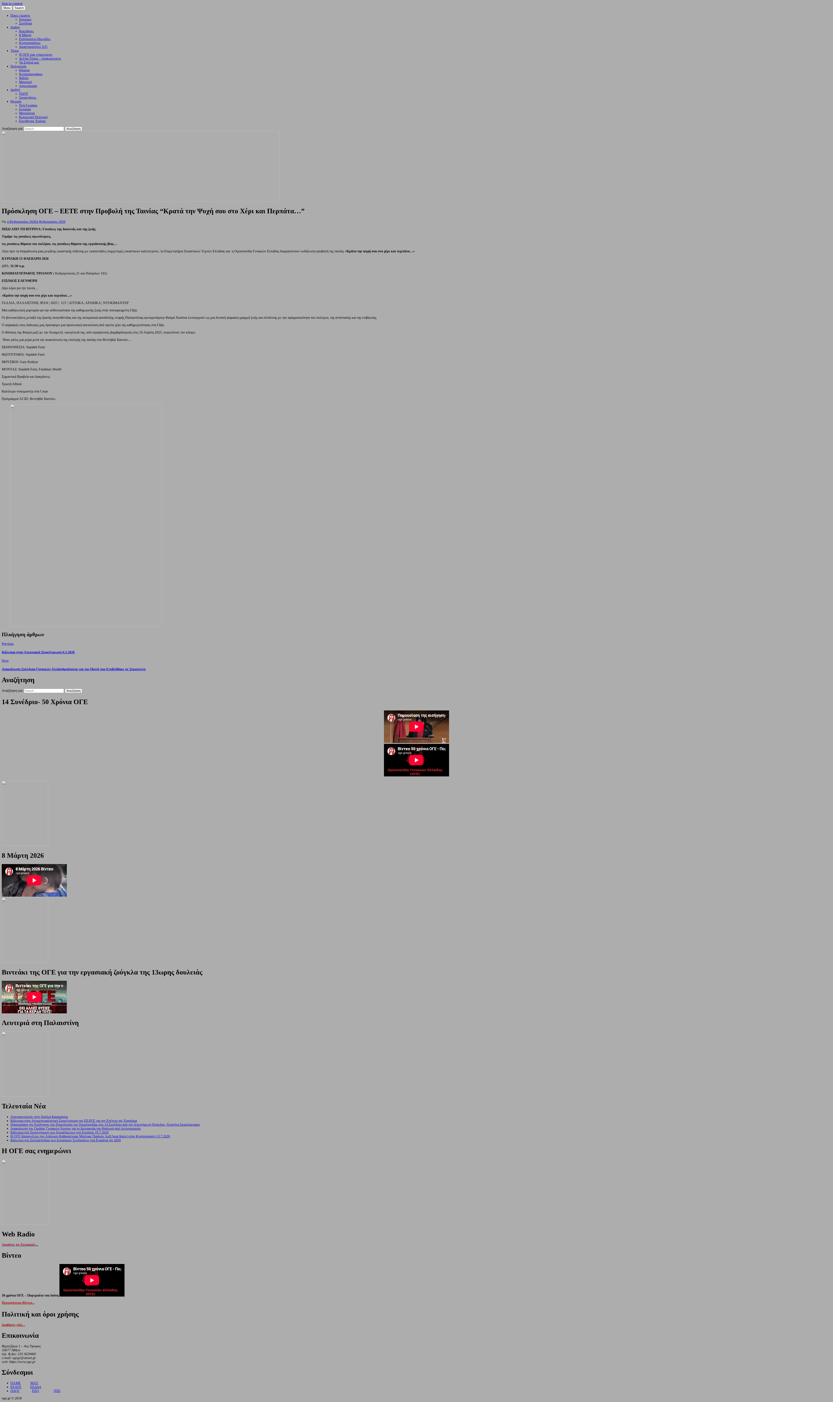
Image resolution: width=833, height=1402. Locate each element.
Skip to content (12, 3)
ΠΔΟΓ (23, 93)
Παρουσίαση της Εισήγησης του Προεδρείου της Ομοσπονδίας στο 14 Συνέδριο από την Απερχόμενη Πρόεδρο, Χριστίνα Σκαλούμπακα (105, 1124)
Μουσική (25, 82)
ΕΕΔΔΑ (35, 1387)
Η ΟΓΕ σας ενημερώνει (35, 54)
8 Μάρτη (25, 35)
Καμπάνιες (26, 31)
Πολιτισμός (18, 66)
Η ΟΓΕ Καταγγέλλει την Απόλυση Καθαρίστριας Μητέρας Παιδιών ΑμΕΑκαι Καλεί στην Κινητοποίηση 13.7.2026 (90, 1136)
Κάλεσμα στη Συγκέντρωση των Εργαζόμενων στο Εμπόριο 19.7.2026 (59, 1132)
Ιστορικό (25, 19)
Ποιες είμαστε (20, 15)
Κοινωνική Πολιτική (33, 117)
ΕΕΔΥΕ (15, 1387)
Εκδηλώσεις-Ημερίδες (35, 39)
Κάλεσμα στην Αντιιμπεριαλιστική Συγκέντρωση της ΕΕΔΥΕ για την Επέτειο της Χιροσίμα (73, 1121)
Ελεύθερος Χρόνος (32, 121)
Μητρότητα (27, 113)
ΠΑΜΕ (15, 1383)
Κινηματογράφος (31, 74)
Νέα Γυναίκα (28, 105)
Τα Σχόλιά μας (29, 62)
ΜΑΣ (34, 1383)
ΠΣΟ (35, 1391)
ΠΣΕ (57, 1391)
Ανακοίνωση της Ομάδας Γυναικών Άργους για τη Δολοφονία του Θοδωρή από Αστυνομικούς (75, 1128)
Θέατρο (24, 70)
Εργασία (25, 109)
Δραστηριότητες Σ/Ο (33, 47)
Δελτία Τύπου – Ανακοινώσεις (40, 58)
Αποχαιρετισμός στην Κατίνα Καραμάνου (39, 1117)
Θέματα (15, 101)
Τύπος (14, 51)
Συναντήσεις (27, 97)
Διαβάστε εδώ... (13, 1325)
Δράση (15, 27)
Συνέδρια (25, 23)
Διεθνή (15, 90)
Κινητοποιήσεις (30, 43)
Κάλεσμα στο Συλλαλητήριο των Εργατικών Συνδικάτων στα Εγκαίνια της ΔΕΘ (65, 1140)
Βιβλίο (23, 78)
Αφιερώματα (28, 86)
